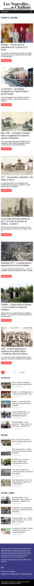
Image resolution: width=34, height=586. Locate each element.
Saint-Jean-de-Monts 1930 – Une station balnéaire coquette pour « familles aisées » (22, 482)
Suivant (21, 372)
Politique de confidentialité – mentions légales (16, 574)
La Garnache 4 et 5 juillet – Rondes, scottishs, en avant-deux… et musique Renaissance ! (22, 530)
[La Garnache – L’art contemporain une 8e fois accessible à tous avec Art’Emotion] (6, 508)
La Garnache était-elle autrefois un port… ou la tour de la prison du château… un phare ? (15, 221)
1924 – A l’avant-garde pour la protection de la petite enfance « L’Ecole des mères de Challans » (14, 351)
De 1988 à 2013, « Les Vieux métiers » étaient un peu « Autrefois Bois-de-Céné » (20, 461)
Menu (6, 12)
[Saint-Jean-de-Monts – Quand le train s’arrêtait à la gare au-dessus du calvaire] (6, 449)
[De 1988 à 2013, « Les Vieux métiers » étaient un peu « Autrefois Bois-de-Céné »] (6, 459)
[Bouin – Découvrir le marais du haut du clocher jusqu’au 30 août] (6, 382)
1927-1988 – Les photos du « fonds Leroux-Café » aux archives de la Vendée (22, 471)
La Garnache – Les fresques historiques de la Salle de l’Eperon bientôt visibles (15, 91)
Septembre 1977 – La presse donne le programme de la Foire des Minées (16, 264)
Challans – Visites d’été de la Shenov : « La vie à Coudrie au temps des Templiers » (16, 307)
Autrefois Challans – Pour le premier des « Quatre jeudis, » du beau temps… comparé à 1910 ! (22, 424)
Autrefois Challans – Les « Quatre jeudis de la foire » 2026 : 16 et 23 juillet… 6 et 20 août (22, 520)
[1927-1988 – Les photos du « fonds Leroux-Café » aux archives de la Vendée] (6, 470)
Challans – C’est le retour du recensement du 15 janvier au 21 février (14, 47)
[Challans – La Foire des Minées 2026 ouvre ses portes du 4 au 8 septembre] (6, 401)
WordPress (12, 583)
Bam (19, 583)
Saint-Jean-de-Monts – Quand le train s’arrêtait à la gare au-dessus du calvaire (22, 451)
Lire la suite (6, 60)
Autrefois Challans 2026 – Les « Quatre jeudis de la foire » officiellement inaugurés (21, 414)
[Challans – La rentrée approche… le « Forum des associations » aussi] (6, 392)
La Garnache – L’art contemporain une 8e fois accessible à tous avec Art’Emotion (22, 509)
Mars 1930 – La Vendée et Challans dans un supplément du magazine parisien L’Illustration (15, 135)
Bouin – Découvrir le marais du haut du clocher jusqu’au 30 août (22, 383)
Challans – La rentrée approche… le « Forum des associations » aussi (22, 393)
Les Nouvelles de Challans (21, 582)
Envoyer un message (8, 571)
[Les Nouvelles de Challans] (17, 6)
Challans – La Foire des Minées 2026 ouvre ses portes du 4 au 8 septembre (21, 403)
